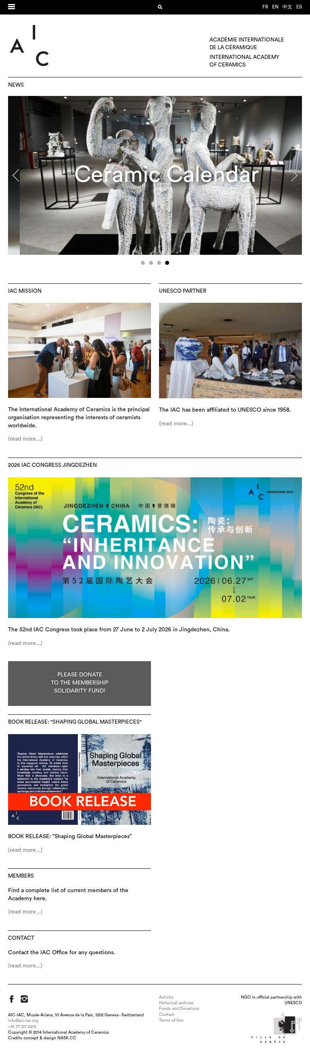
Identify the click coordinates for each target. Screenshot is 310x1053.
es (299, 6)
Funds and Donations (179, 1009)
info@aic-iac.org (23, 1021)
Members (21, 876)
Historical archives (176, 1003)
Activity (166, 997)
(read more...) (25, 439)
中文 (287, 6)
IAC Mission (25, 291)
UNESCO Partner (182, 291)
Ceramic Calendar (155, 174)
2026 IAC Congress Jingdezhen (52, 465)
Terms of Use (171, 1020)
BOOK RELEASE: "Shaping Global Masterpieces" (75, 722)
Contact (21, 938)
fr (265, 6)
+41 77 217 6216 (22, 1027)
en (275, 6)
